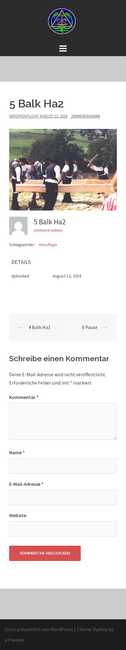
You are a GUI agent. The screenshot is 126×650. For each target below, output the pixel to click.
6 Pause (90, 327)
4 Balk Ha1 (39, 327)
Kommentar (24, 397)
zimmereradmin (85, 116)
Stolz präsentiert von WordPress (39, 629)
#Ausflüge (48, 244)
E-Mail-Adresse (26, 484)
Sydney (100, 629)
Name (17, 452)
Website (17, 515)
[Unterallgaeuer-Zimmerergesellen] (63, 21)
